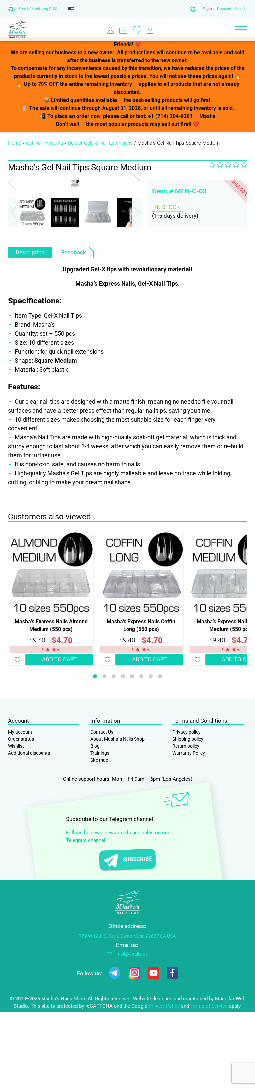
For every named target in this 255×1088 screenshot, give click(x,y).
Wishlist (16, 746)
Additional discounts (29, 753)
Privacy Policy (164, 1006)
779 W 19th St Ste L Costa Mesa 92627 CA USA (127, 936)
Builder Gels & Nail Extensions (100, 143)
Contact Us (101, 732)
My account (20, 732)
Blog (95, 746)
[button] (137, 212)
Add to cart (59, 659)
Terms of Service (209, 1006)
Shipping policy (187, 739)
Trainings (99, 753)
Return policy (185, 746)
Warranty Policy (188, 753)
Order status (21, 739)
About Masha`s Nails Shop (117, 739)
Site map (99, 760)
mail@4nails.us (132, 954)
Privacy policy (186, 732)
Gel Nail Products (44, 143)
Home (14, 143)
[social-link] (114, 974)
